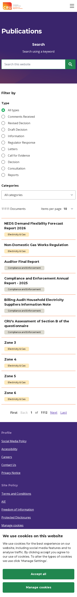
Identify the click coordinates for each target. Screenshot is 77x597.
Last (63, 412)
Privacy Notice (10, 473)
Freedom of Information (17, 509)
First (14, 412)
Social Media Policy (14, 441)
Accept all (38, 574)
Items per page (51, 209)
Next (53, 412)
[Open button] (72, 6)
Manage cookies (12, 525)
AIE (3, 501)
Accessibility (9, 449)
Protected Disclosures (16, 517)
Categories (10, 185)
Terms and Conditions (16, 493)
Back (24, 412)
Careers (6, 457)
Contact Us (8, 465)
